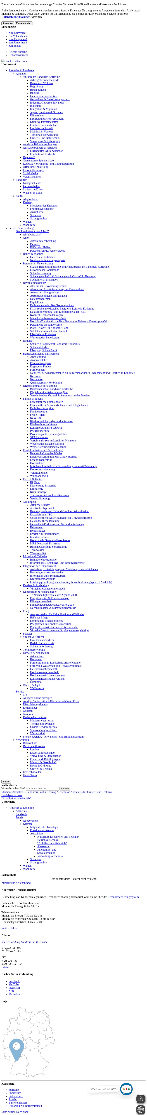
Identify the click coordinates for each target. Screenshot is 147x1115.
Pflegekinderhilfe (39, 430)
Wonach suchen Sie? (13, 788)
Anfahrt (13, 1099)
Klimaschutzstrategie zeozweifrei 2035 (52, 604)
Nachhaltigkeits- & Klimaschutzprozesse (53, 607)
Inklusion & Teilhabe (35, 556)
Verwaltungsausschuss (50, 856)
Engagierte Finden (40, 366)
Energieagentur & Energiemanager (49, 598)
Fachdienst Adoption (42, 408)
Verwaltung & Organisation (45, 755)
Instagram (14, 987)
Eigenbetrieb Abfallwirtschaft (46, 150)
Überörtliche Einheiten (43, 334)
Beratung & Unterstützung (38, 263)
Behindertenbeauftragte (43, 559)
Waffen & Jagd (31, 685)
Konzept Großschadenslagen (46, 314)
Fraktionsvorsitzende (42, 208)
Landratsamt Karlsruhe (43, 154)
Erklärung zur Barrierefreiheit (25, 1105)
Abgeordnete (30, 199)
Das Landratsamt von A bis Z (32, 231)
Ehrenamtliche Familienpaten (46, 401)
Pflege (26, 611)
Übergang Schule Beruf (43, 350)
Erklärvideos (30, 707)
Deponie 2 (29, 157)
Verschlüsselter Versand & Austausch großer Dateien (60, 395)
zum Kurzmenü (17, 32)
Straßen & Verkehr (33, 636)
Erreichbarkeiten (32, 771)
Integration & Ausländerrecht (39, 566)
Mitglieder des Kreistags (44, 205)
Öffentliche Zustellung (35, 166)
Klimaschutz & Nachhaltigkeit (40, 591)
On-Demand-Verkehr (42, 640)
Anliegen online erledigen (37, 697)
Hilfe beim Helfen (40, 247)
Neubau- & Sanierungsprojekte (47, 260)
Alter (26, 237)
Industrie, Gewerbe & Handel (47, 102)
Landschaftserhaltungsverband (47, 678)
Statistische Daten (33, 189)
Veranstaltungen (32, 176)
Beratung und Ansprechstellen (47, 572)
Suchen (65, 788)
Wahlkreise (29, 224)
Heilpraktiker (37, 530)
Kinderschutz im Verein (43, 424)
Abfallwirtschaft (32, 234)
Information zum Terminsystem (47, 575)
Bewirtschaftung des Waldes (46, 453)
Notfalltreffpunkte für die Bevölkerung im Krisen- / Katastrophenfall (68, 321)
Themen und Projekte (42, 723)
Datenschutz (30, 743)
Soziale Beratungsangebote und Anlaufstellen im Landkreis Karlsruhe (69, 266)
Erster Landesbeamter (42, 752)
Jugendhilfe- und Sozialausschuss (46, 851)
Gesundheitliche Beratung (45, 520)
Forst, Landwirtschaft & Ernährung (43, 450)
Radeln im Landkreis (42, 643)
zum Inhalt (15, 45)
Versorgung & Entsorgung (45, 141)
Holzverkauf (37, 463)
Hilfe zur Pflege (39, 617)
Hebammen (36, 527)
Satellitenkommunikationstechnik (49, 331)
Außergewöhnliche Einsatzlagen (48, 295)
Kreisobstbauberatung (42, 469)
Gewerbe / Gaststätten (42, 257)
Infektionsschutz (39, 537)
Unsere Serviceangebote (44, 726)
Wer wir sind (37, 733)
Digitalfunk (36, 302)
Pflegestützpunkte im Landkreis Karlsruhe (54, 627)
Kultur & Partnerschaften (44, 121)
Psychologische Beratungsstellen (48, 434)
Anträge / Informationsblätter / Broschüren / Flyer (51, 701)
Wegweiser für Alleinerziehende (48, 446)
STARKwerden (39, 437)
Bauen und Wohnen (41, 83)
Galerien (28, 710)
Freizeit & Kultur (32, 479)
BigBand (35, 482)
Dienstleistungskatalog (35, 704)
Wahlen (27, 221)
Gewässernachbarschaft (43, 669)
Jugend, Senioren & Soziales (46, 112)
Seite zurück (8, 1111)
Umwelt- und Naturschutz (45, 137)
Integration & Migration (43, 108)
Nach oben (22, 1111)
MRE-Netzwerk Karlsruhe (45, 543)
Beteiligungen (38, 89)
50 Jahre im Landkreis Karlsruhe (41, 76)
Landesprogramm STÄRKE (46, 427)
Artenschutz (37, 656)
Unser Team (30, 775)
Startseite (6, 792)
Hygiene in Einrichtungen (44, 533)
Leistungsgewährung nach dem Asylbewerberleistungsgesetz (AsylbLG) (71, 582)
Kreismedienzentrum (34, 717)
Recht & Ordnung (40, 765)
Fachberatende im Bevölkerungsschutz (52, 305)
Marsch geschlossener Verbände (48, 318)
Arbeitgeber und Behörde (44, 80)
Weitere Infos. (9, 928)
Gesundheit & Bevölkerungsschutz (50, 99)
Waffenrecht (37, 688)
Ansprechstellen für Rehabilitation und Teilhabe (57, 614)
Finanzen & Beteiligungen (45, 759)
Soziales (27, 633)
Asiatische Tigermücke (43, 508)
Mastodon (14, 994)
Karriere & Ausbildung (36, 585)
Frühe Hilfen (37, 414)
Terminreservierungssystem (123, 896)
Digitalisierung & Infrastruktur (40, 385)
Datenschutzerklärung (15, 16)
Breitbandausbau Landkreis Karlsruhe (51, 389)
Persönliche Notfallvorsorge (46, 324)
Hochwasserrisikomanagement (47, 675)
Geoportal (28, 714)
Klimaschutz (37, 115)
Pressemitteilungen (33, 170)
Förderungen (37, 369)
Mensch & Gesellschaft (43, 762)
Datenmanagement (40, 298)
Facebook (14, 981)
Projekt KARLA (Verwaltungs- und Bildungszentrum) (53, 736)
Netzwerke (36, 379)
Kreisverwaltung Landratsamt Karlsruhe (24, 942)
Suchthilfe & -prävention (44, 279)
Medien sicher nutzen (42, 720)
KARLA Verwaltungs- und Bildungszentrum (48, 163)
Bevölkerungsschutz (34, 282)
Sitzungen (35, 215)
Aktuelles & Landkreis (21, 70)
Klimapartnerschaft (41, 601)
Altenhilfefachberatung (43, 240)
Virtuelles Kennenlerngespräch (47, 588)
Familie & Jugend (33, 398)
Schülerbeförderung (41, 646)
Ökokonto (36, 681)
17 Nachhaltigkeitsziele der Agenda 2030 (53, 594)
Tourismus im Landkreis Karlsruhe (49, 495)
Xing (11, 990)
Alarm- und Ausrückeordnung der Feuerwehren (57, 289)
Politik (19, 195)
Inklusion (35, 105)
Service (20, 691)
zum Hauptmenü (18, 39)
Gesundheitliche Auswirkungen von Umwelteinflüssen (61, 517)
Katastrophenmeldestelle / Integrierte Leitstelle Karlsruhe (62, 308)
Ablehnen (8, 23)
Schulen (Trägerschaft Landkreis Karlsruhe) (55, 343)
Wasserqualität (38, 553)
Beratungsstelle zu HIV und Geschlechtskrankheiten (59, 511)
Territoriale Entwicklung (44, 134)
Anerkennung (38, 356)
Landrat (34, 749)
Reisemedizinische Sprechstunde (48, 546)
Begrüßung (36, 86)
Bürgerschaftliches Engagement (41, 353)
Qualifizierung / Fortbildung (46, 382)
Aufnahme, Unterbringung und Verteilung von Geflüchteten (64, 569)
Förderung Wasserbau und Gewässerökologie (56, 665)
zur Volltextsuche (18, 36)
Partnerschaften (31, 186)
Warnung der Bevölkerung (45, 337)
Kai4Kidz (35, 417)
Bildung (34, 92)
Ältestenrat (43, 846)
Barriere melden (18, 1102)
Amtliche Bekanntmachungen (40, 144)
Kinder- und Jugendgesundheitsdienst (51, 421)
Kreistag (27, 202)
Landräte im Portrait (41, 128)
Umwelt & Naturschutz (36, 652)
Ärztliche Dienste (40, 504)
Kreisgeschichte (32, 183)
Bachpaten (36, 659)
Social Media (30, 173)
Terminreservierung (34, 649)
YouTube (14, 984)
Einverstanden (23, 23)
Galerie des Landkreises (43, 96)
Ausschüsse (36, 211)
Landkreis (21, 179)
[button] (16, 882)
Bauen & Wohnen (33, 253)
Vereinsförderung (40, 498)
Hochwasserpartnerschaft (44, 672)
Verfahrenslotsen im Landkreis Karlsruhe (53, 440)
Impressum (15, 1092)
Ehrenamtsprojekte (40, 363)
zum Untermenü (18, 42)
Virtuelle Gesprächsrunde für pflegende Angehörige (59, 630)
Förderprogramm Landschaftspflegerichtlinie (55, 662)
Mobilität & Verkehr (41, 131)
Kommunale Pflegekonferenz (46, 620)
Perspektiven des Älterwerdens (47, 250)
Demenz (35, 244)
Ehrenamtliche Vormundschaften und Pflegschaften (59, 405)
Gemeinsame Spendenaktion (39, 160)
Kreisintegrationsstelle (42, 578)
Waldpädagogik (39, 475)
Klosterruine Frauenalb (43, 485)
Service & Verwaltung (21, 228)
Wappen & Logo (32, 192)
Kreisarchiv (36, 488)
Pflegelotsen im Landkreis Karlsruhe (50, 623)
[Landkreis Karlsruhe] (14, 61)
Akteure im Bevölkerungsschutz (48, 286)
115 (25, 694)
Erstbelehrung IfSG (41, 514)
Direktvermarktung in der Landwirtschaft (53, 456)
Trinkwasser (37, 549)
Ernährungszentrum (41, 459)
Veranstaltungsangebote (43, 730)
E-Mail (5, 967)
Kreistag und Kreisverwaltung (47, 118)
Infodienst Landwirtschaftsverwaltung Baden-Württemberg (63, 466)
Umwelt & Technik (41, 768)
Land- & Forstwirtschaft (43, 125)
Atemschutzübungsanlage (44, 292)
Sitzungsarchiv (38, 218)
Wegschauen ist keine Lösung (47, 443)
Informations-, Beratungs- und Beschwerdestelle (57, 562)
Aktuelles (21, 73)
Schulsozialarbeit (39, 347)
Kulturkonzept (38, 491)
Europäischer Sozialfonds (44, 269)
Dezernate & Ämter (34, 746)
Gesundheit (29, 501)
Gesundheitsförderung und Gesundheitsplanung (57, 524)
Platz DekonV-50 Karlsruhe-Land (49, 327)
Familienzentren (39, 411)
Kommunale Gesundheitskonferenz (50, 540)
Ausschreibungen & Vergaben (40, 147)
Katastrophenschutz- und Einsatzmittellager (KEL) (58, 311)
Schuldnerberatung (40, 273)
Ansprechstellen (39, 360)
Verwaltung (22, 739)
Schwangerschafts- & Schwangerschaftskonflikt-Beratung (63, 276)
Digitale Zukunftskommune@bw (49, 392)
